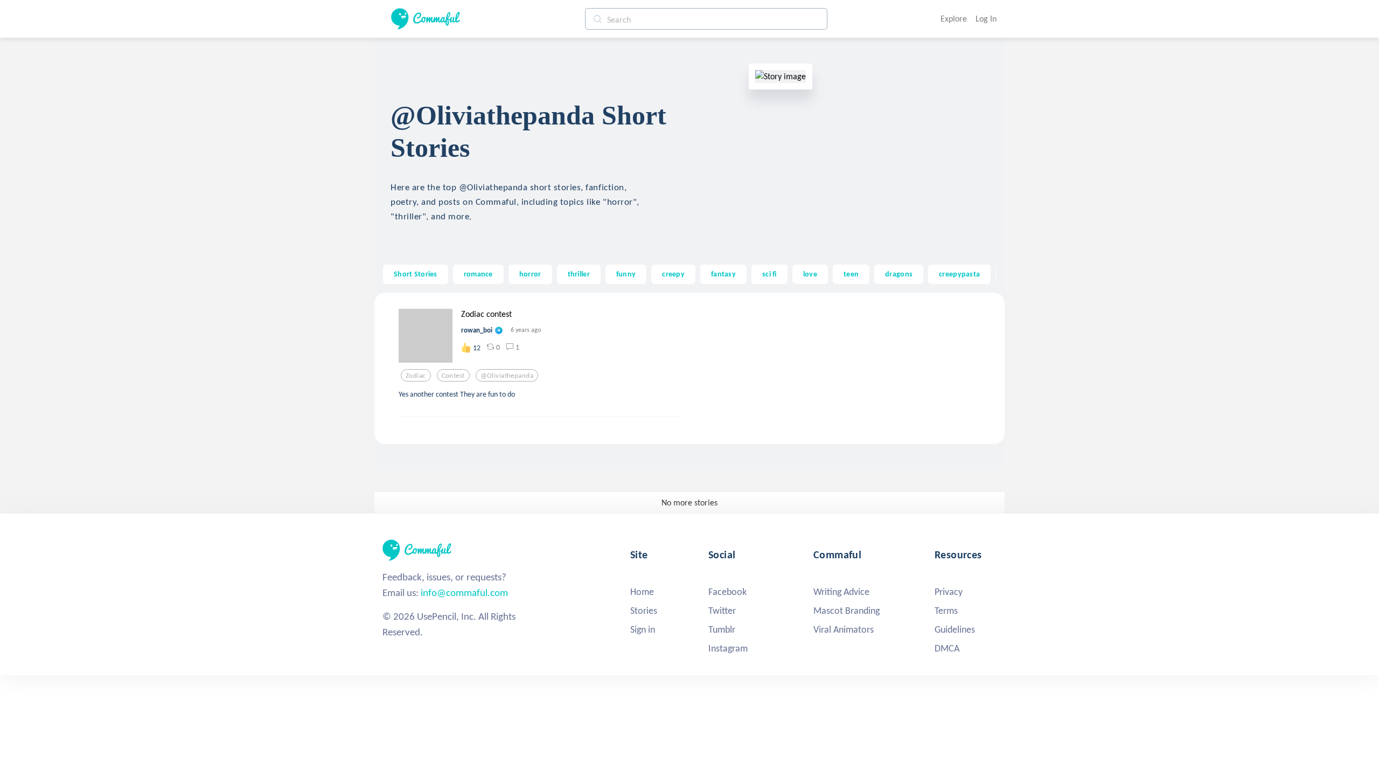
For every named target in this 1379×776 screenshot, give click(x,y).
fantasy (723, 274)
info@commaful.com (464, 592)
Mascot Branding (846, 610)
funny (626, 274)
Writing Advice (841, 592)
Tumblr (721, 629)
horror (530, 274)
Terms (946, 610)
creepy (673, 274)
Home (642, 592)
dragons (899, 274)
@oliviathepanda (506, 375)
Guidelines (955, 629)
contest (453, 375)
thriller (579, 274)
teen (851, 274)
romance (478, 274)
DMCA (947, 648)
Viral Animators (843, 629)
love (810, 274)
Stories (643, 610)
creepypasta (959, 274)
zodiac (416, 375)
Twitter (722, 610)
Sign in (642, 629)
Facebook (727, 592)
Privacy (949, 592)
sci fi (769, 274)
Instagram (728, 648)
